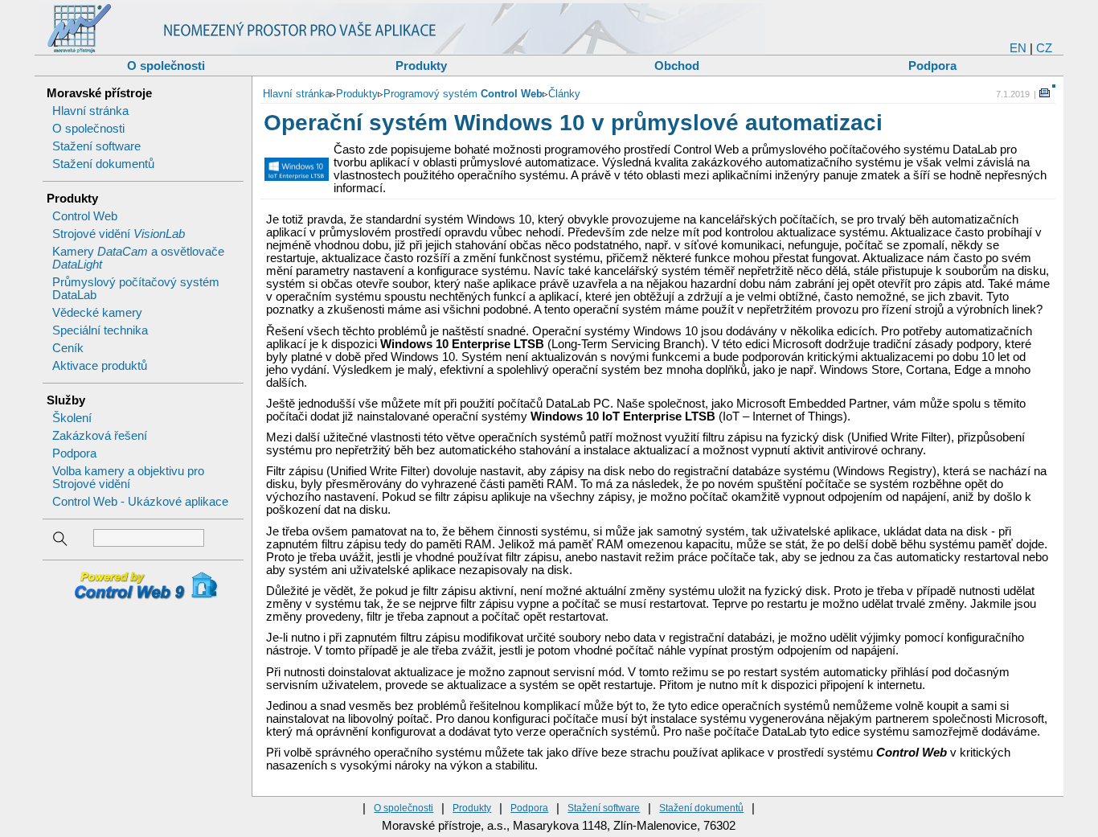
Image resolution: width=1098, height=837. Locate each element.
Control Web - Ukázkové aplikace (140, 501)
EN (1018, 48)
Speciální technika (100, 330)
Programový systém (463, 94)
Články (564, 94)
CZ (1044, 48)
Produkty (421, 65)
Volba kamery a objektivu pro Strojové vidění (128, 477)
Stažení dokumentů (103, 164)
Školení (72, 418)
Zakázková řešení (99, 435)
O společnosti (166, 65)
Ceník (68, 348)
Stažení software (96, 146)
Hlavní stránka (90, 111)
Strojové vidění (118, 234)
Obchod (676, 65)
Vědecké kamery (97, 312)
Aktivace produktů (99, 365)
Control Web (84, 216)
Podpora (932, 65)
